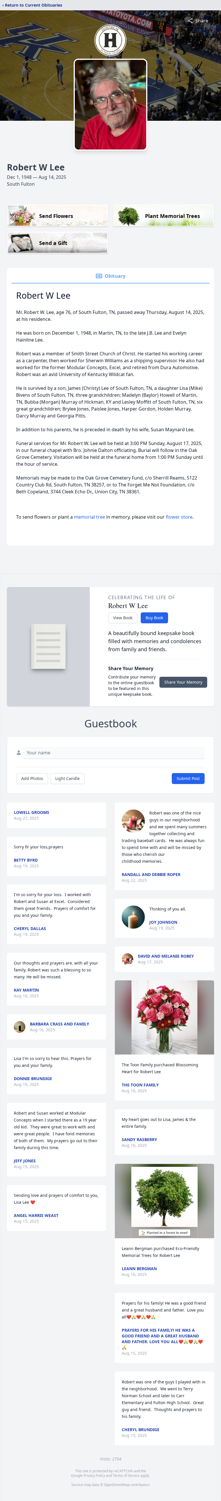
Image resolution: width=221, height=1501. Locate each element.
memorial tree (89, 517)
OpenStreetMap (116, 1484)
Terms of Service (126, 1475)
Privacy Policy (94, 1475)
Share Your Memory (183, 682)
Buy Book (154, 617)
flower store (179, 517)
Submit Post (188, 778)
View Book (122, 617)
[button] (165, 1017)
